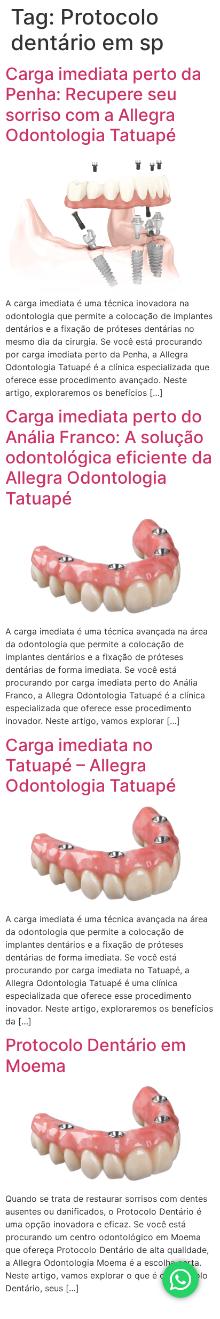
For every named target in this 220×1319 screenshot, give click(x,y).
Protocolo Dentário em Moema (95, 1055)
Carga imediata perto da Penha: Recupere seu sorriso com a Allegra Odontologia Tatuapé (103, 104)
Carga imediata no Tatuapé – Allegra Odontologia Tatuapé (90, 765)
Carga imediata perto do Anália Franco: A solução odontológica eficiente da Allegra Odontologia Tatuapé (108, 457)
